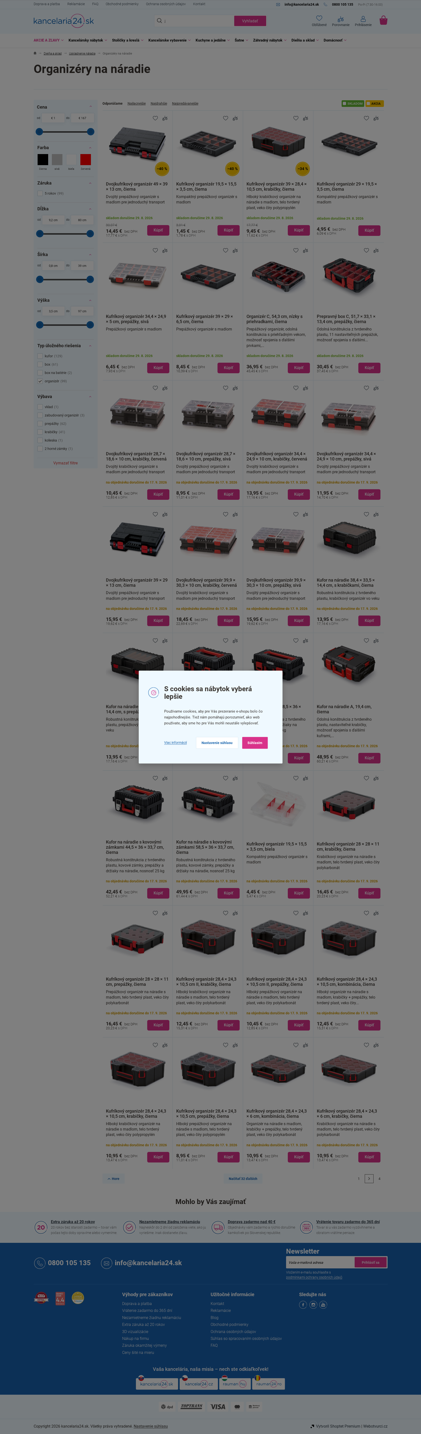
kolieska (53, 440)
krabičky (54, 432)
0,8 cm (53, 266)
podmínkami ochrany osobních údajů (314, 1277)
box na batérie (58, 373)
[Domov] (35, 54)
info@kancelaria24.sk (148, 1263)
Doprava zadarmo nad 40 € (252, 1221)
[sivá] (57, 163)
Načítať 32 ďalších (243, 1179)
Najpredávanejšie (185, 103)
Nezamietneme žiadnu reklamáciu (169, 1221)
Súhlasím (254, 743)
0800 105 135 (69, 1263)
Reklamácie (76, 4)
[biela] (71, 163)
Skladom (355, 103)
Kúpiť (158, 230)
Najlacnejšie (137, 103)
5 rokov (53, 193)
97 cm (82, 311)
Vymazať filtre (65, 463)
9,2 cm (53, 220)
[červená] (85, 163)
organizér (55, 381)
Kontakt (199, 4)
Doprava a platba (47, 4)
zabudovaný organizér (64, 415)
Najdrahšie (159, 103)
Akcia (376, 103)
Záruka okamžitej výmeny (144, 1345)
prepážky (55, 424)
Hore (115, 1179)
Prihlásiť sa (371, 1262)
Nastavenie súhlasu (217, 743)
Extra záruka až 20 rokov (73, 1221)
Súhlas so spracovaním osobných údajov (246, 1338)
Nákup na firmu (135, 1338)
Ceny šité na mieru (138, 1352)
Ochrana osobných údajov (166, 4)
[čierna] (42, 163)
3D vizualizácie (135, 1331)
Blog (214, 1317)
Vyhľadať (250, 21)
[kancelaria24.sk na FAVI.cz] (41, 1300)
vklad (51, 407)
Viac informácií (175, 743)
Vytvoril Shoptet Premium (338, 1426)
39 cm (82, 266)
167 (83, 118)
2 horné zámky (58, 449)
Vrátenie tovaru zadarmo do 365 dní (348, 1221)
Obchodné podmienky (122, 4)
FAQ (95, 4)
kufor (53, 356)
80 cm (82, 220)
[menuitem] (47, 40)
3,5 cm (53, 311)
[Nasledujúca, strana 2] (369, 1178)
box (51, 364)
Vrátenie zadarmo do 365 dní (147, 1310)
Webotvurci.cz (375, 1426)
